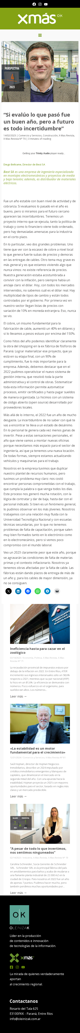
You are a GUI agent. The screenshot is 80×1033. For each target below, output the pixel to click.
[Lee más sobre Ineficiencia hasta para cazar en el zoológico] (40, 623)
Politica (38, 657)
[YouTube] (46, 4)
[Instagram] (40, 4)
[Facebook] (34, 4)
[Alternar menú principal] (40, 35)
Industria (27, 857)
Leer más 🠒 (18, 696)
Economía (28, 657)
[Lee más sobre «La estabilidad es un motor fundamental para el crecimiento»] (40, 723)
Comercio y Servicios (30, 135)
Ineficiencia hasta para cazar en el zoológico (37, 650)
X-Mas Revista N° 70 (14, 138)
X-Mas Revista (66, 135)
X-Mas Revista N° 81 (56, 757)
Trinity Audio (43, 153)
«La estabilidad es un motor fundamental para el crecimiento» (37, 750)
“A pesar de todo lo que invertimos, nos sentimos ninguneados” (38, 850)
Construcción (50, 135)
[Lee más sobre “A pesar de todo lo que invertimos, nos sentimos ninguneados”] (40, 823)
